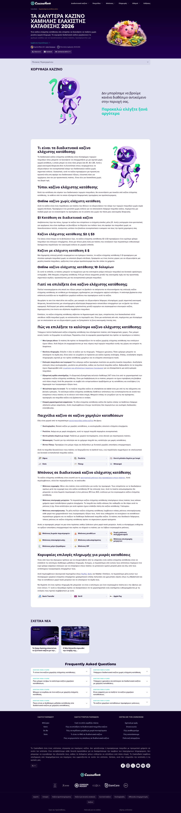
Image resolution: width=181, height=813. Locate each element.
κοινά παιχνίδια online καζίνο (81, 421)
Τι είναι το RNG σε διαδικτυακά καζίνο (86, 734)
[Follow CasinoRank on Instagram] (128, 766)
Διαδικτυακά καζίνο (79, 3)
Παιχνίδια (96, 3)
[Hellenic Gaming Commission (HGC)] (55, 785)
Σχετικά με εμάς (131, 723)
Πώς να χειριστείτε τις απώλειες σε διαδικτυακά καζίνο (86, 738)
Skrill (90, 574)
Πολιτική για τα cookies (92, 810)
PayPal (84, 574)
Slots (46, 734)
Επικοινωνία (131, 727)
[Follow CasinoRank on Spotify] (143, 766)
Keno (46, 727)
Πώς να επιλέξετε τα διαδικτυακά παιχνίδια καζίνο (86, 727)
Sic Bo (45, 730)
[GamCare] (112, 785)
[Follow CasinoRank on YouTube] (138, 766)
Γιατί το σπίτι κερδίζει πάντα (86, 723)
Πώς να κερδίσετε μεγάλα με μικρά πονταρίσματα (86, 730)
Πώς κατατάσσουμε (131, 734)
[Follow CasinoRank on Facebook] (123, 766)
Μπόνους (109, 3)
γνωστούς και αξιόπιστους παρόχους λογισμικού (83, 368)
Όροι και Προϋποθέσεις (57, 810)
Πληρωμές (123, 3)
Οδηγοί (135, 3)
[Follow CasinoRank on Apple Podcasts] (148, 766)
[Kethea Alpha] (96, 785)
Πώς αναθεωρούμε (131, 730)
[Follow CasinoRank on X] (133, 766)
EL (33, 766)
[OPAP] (65, 785)
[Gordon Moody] (81, 785)
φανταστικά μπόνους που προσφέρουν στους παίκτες (103, 478)
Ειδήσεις (147, 3)
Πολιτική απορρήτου (131, 738)
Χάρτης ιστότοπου (125, 810)
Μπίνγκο (45, 723)
